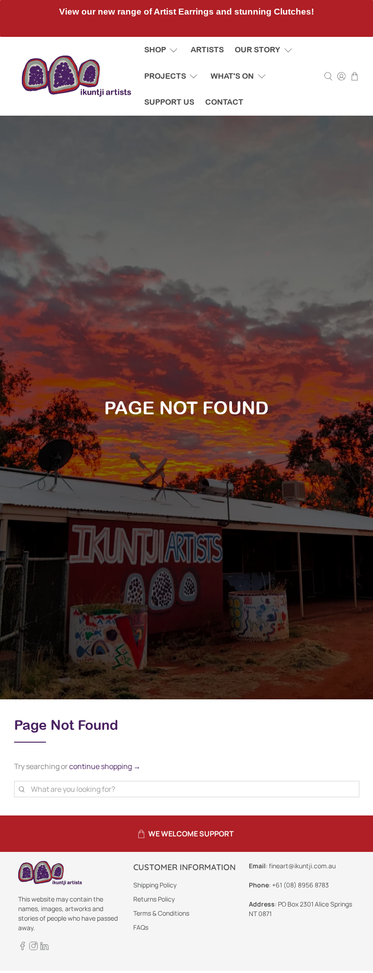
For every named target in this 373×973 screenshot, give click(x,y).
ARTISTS (207, 49)
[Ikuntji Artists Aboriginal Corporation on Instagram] (33, 947)
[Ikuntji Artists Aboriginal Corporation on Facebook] (22, 947)
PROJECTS (165, 76)
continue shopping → (105, 766)
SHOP (155, 49)
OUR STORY (257, 49)
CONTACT (224, 102)
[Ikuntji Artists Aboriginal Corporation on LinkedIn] (44, 947)
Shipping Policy (154, 885)
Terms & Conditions (161, 913)
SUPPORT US (169, 102)
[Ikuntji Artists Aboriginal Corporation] (76, 76)
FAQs (140, 927)
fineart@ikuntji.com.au (302, 865)
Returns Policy (154, 899)
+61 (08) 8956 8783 (300, 885)
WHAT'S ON (232, 76)
